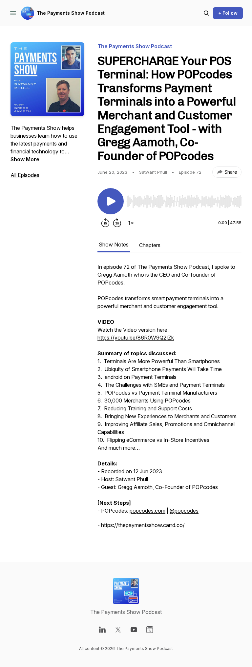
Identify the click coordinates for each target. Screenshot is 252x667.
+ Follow (228, 13)
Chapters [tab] (149, 245)
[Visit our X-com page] (118, 629)
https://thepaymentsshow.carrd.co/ (143, 525)
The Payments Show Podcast (71, 13)
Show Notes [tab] (114, 244)
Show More (24, 159)
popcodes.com (147, 510)
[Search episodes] (206, 13)
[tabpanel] (169, 399)
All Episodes (24, 175)
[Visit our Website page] (149, 629)
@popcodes (184, 510)
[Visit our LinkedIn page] (102, 629)
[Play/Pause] (110, 201)
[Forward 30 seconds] (117, 222)
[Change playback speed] (130, 222)
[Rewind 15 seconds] (105, 222)
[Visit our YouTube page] (134, 629)
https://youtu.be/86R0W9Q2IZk (135, 337)
